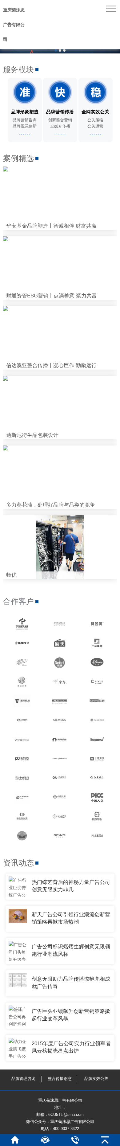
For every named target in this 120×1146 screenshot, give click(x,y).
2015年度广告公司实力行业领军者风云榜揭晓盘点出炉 (71, 1047)
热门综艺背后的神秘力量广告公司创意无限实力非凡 (71, 886)
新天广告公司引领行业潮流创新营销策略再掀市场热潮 (71, 918)
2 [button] (60, 50)
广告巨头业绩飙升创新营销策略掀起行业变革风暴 (71, 1015)
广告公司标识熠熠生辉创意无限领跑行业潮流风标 (71, 950)
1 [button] (55, 50)
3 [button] (64, 50)
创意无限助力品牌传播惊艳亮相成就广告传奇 (71, 982)
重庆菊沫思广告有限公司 (14, 24)
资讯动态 (18, 862)
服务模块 (18, 69)
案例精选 (18, 158)
